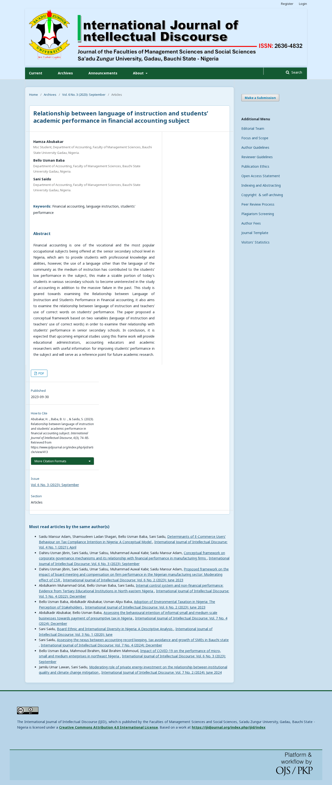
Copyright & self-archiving (262, 194)
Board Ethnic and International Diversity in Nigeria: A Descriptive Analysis (115, 629)
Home (33, 94)
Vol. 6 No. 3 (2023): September (83, 94)
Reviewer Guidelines (257, 157)
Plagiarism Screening (257, 213)
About (139, 73)
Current (35, 73)
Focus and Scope (254, 138)
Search (296, 72)
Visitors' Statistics (255, 242)
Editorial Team (252, 128)
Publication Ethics (255, 166)
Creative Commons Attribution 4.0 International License (108, 727)
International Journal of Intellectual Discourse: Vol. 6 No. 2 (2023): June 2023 (123, 580)
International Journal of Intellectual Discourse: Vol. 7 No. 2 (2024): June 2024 (161, 672)
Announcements (102, 73)
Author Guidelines (255, 147)
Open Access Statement (260, 176)
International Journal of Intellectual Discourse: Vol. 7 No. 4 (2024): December (101, 645)
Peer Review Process (257, 204)
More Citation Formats (50, 461)
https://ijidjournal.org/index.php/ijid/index (228, 727)
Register (287, 3)
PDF (41, 373)
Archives (65, 73)
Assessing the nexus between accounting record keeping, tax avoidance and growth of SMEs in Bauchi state (143, 639)
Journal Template (254, 232)
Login (303, 3)
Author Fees (251, 223)
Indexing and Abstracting (261, 185)
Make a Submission (260, 98)
